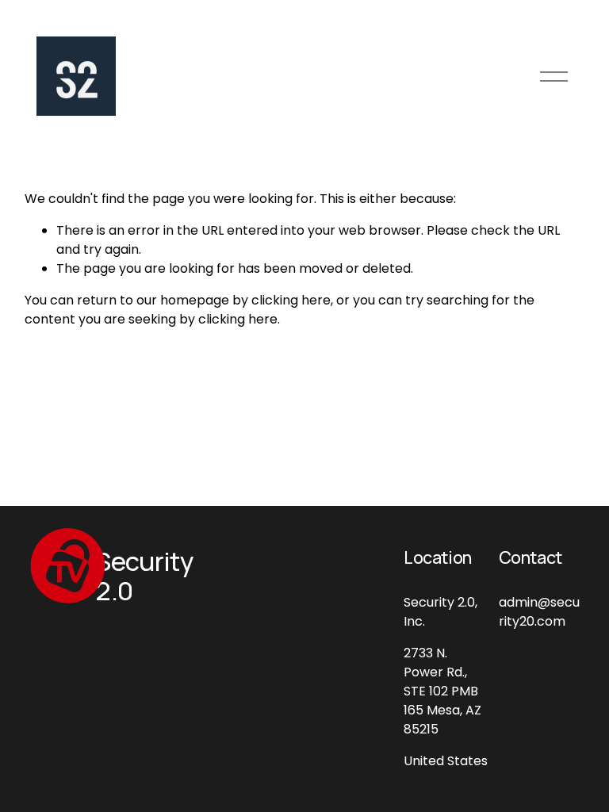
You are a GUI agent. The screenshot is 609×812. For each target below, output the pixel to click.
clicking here (291, 300)
